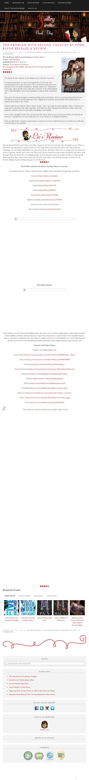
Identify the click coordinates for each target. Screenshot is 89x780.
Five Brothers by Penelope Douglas (12, 619)
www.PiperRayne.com (47, 350)
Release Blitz (51, 52)
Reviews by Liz (18, 3)
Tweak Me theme (67, 778)
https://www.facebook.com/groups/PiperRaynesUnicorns (51, 369)
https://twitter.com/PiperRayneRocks (47, 379)
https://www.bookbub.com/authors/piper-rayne (48, 388)
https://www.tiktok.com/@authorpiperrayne (47, 383)
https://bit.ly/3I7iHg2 (49, 195)
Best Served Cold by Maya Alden (28, 619)
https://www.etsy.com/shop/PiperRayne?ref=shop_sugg (47, 398)
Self (15, 62)
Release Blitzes (64, 3)
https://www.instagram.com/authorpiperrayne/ (48, 374)
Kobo (34, 67)
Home (7, 3)
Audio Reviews (33, 3)
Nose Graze (81, 778)
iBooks (28, 67)
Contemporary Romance (19, 64)
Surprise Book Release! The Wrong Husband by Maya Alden (32, 694)
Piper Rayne (39, 57)
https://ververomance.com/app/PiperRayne (47, 402)
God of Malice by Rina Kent (60, 619)
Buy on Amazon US (10, 67)
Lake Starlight (14, 59)
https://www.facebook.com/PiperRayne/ (48, 364)
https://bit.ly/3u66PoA (47, 190)
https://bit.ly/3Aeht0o (52, 209)
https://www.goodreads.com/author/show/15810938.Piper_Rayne (49, 355)
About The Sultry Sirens (14, 8)
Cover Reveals (49, 3)
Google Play (42, 67)
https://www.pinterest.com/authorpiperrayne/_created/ (48, 393)
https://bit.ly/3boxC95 (47, 185)
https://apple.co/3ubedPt (50, 181)
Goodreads (7, 69)
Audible (21, 67)
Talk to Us (32, 8)
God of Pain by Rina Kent (44, 619)
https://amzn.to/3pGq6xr (48, 176)
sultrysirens (34, 52)
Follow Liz (44, 730)
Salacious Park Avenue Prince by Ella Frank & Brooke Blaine (77, 621)
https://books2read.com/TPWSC (49, 200)
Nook (50, 67)
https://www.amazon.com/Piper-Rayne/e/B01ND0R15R (48, 360)
